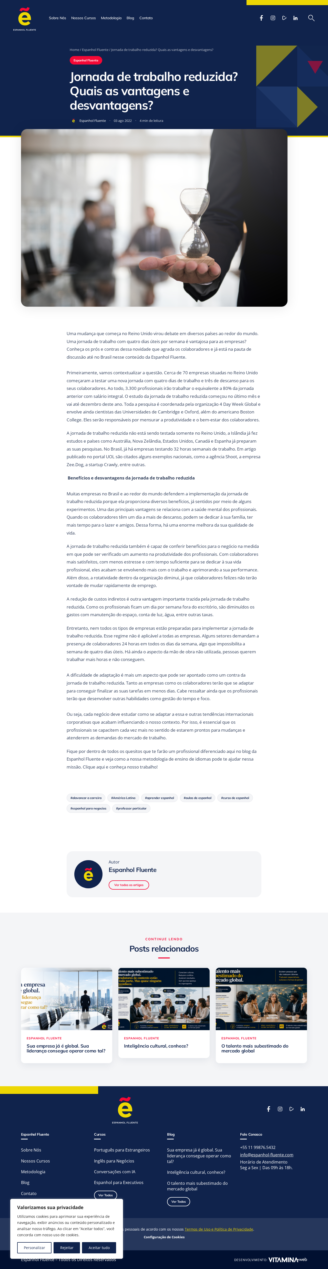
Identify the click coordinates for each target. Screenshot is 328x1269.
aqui (100, 767)
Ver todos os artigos (129, 885)
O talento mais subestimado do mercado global (197, 1186)
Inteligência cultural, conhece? (196, 1172)
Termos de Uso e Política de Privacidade (219, 1229)
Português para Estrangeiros (122, 1150)
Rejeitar (67, 1247)
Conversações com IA (114, 1172)
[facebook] (261, 18)
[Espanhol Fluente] (24, 18)
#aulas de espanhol (197, 798)
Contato (146, 18)
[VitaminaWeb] (288, 1259)
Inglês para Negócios (114, 1161)
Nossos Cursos (83, 18)
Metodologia (111, 18)
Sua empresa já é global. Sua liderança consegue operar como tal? (199, 1155)
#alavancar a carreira (85, 798)
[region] (66, 1229)
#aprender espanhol (159, 798)
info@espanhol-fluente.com (266, 1155)
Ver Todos (105, 1195)
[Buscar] (311, 18)
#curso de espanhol (235, 798)
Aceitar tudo (99, 1247)
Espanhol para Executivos (119, 1182)
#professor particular (131, 808)
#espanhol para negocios (88, 808)
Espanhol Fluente (95, 49)
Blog (130, 18)
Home (74, 49)
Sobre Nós (57, 18)
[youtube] (284, 18)
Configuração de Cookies (164, 1237)
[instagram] (273, 18)
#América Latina (123, 798)
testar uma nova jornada (119, 380)
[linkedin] (295, 18)
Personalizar (34, 1247)
